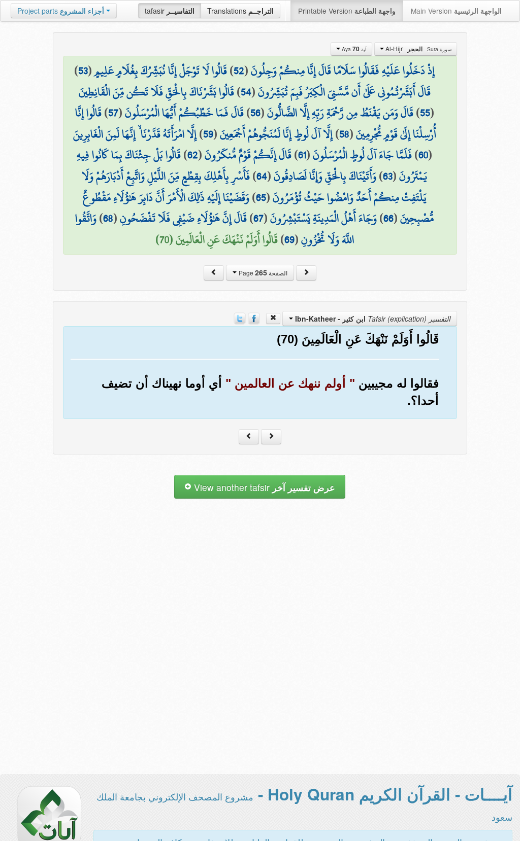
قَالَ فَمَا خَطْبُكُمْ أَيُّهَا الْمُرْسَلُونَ (184, 112)
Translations (240, 11)
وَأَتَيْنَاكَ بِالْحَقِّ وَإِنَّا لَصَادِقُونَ (325, 176)
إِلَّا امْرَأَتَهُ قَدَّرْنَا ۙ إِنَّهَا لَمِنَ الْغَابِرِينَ (135, 134)
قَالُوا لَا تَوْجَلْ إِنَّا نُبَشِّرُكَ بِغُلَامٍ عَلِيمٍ (160, 70)
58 (344, 134)
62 (192, 155)
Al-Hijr (417, 48)
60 (423, 155)
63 (388, 176)
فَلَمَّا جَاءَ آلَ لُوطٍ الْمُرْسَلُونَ (362, 155)
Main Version (456, 11)
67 (258, 218)
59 (208, 134)
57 (113, 112)
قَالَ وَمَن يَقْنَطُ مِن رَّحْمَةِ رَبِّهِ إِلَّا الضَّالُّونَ (340, 112)
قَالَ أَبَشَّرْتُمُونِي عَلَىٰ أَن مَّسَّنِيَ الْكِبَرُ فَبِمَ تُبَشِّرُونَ (344, 92)
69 (289, 239)
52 (239, 70)
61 (302, 155)
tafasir (169, 11)
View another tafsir (263, 487)
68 (108, 218)
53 (83, 70)
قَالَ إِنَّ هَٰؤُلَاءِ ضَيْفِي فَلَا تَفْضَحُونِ (183, 218)
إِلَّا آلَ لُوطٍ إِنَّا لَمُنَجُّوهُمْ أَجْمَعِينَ (276, 134)
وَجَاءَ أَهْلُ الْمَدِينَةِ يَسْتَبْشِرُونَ (323, 218)
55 (425, 112)
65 (261, 197)
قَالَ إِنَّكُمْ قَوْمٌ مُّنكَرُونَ (248, 155)
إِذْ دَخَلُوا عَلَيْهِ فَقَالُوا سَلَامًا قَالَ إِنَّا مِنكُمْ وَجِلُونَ (343, 70)
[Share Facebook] (254, 317)
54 (246, 92)
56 (255, 112)
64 (261, 176)
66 (388, 218)
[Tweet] (240, 317)
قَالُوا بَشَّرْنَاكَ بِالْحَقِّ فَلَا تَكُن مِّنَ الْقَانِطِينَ (156, 92)
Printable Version (347, 11)
